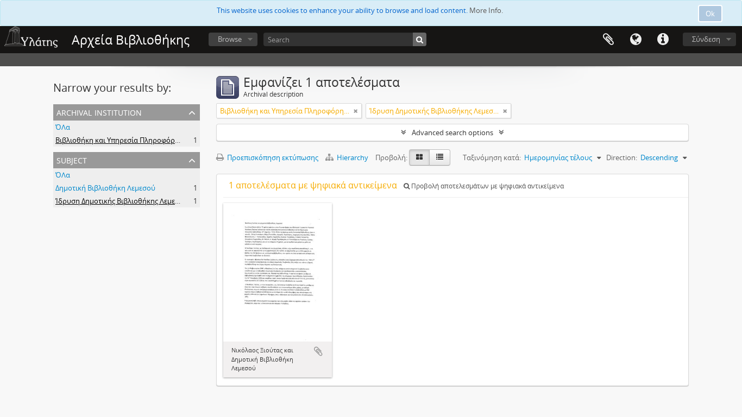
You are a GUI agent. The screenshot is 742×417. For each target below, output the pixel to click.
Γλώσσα (635, 39)
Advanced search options (452, 132)
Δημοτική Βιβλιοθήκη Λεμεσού (105, 188)
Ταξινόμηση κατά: (492, 157)
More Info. (486, 10)
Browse (230, 39)
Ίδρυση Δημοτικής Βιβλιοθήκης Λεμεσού (121, 201)
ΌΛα (62, 127)
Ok (710, 13)
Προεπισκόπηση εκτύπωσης (271, 157)
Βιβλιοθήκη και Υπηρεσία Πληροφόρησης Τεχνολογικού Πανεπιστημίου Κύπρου (186, 140)
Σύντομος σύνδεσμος (662, 39)
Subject (71, 159)
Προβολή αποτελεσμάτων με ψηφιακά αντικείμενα (487, 186)
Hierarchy (352, 157)
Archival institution (99, 111)
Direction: (621, 157)
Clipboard (608, 39)
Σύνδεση (706, 39)
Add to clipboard (318, 351)
